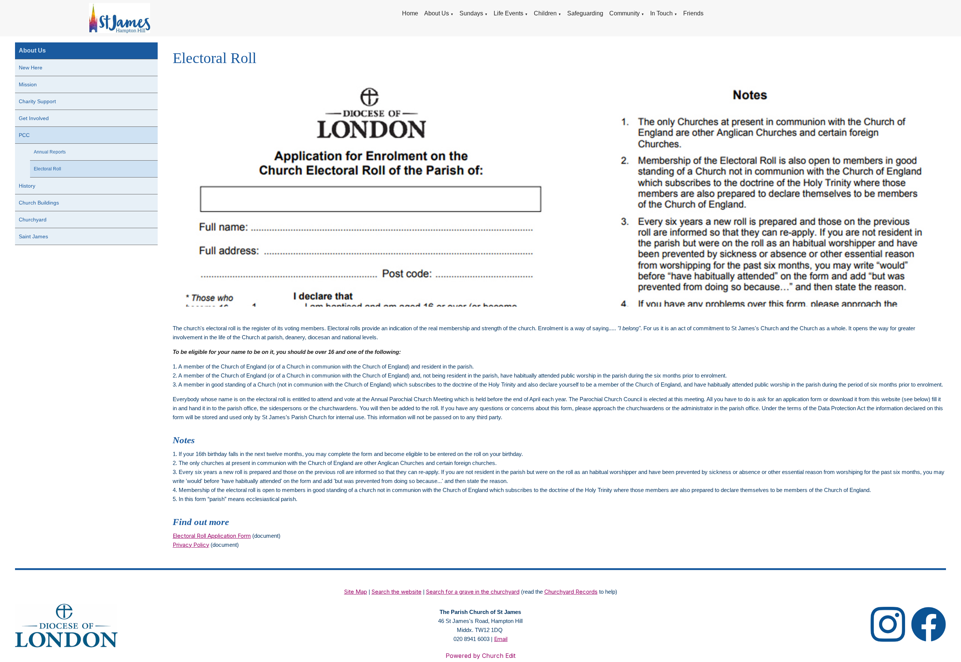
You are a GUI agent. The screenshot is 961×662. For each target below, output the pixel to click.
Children (545, 13)
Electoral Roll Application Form (212, 535)
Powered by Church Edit (480, 655)
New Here (30, 68)
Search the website (397, 591)
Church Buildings (39, 203)
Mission (28, 84)
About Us (436, 13)
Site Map (355, 591)
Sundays (471, 13)
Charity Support (37, 101)
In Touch (661, 13)
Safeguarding (585, 13)
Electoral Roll (47, 169)
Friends (693, 13)
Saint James (33, 236)
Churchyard (33, 220)
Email (501, 638)
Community (624, 13)
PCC (24, 135)
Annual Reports (50, 152)
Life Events (508, 13)
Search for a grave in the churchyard (473, 591)
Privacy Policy (191, 544)
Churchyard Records (571, 591)
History (27, 186)
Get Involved (34, 118)
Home (410, 13)
